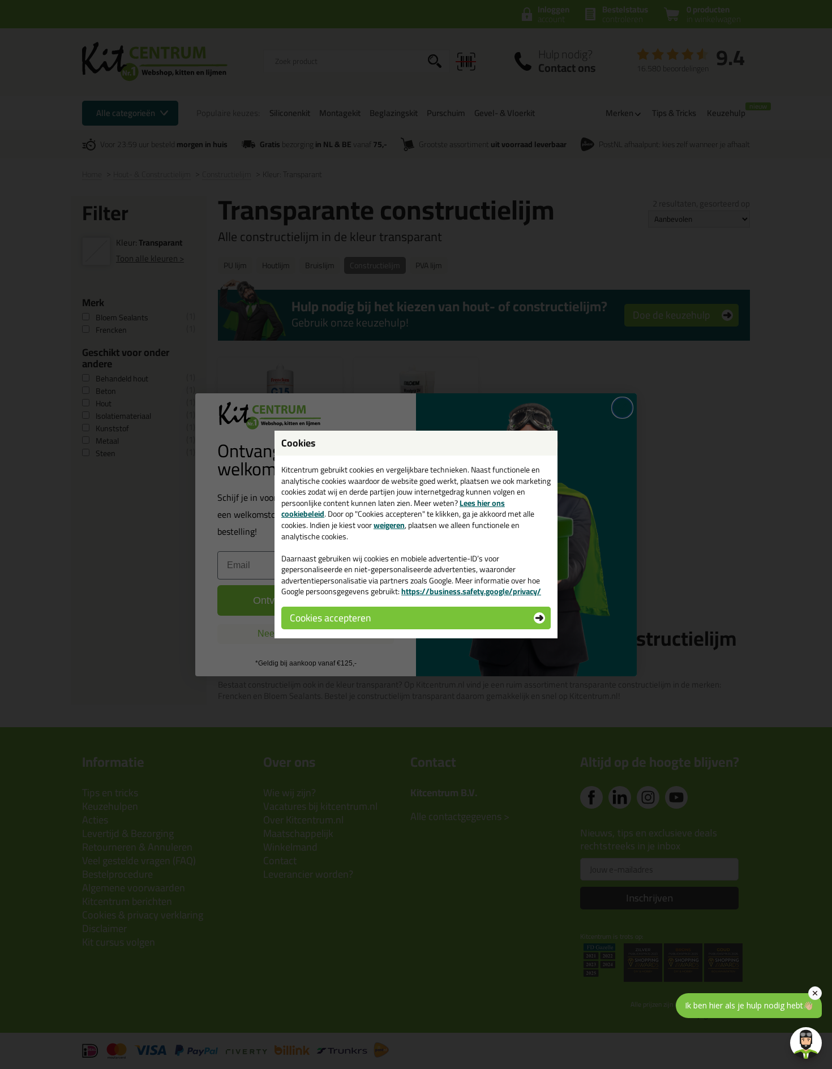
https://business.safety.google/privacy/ (471, 591)
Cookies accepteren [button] (330, 617)
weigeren (389, 525)
